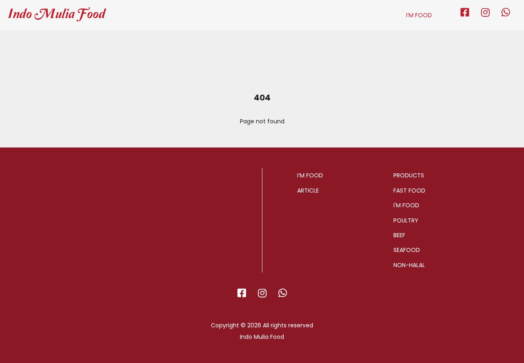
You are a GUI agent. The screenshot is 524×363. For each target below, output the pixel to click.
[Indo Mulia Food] (57, 10)
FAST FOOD (409, 190)
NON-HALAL (409, 265)
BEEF (399, 235)
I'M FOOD (406, 205)
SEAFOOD (406, 250)
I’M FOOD (419, 15)
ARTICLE (308, 190)
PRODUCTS (408, 175)
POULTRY (405, 220)
